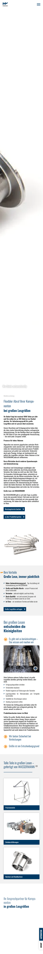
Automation (41, 934)
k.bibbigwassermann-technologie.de (17, 930)
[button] (38, 4)
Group (41, 945)
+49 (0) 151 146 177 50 (12, 925)
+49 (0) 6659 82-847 (12, 927)
